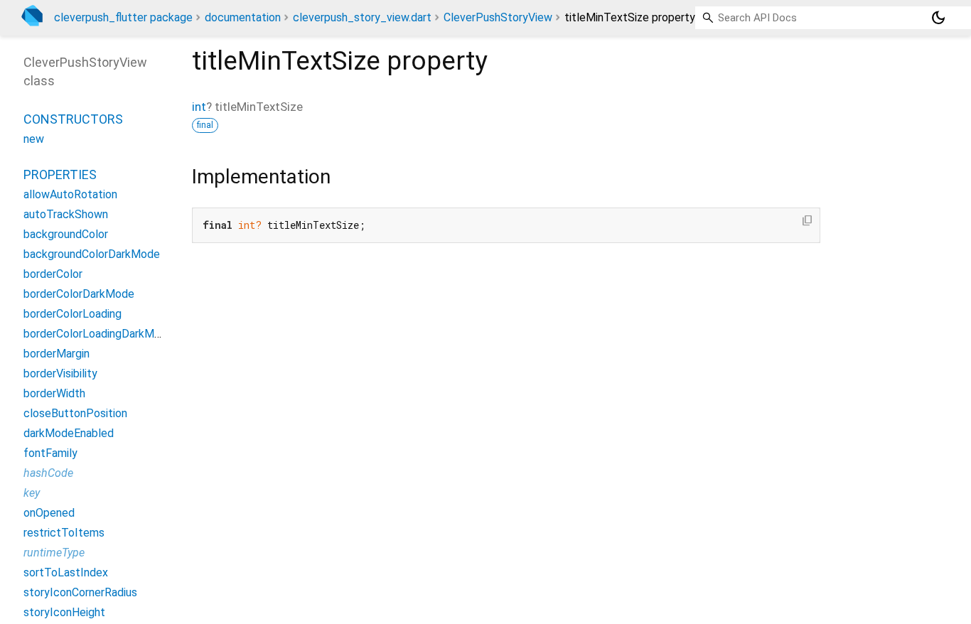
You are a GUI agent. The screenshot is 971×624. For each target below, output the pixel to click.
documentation (243, 17)
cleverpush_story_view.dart (362, 17)
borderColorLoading (72, 314)
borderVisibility (60, 373)
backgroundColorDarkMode (91, 254)
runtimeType (54, 552)
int (199, 106)
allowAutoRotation (70, 194)
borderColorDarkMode (78, 294)
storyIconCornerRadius (80, 592)
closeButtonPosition (75, 413)
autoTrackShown (65, 214)
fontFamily (50, 453)
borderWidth (54, 393)
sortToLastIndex (65, 572)
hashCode (48, 473)
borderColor (52, 274)
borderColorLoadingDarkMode (98, 333)
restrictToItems (63, 532)
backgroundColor (65, 234)
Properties (60, 174)
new (33, 139)
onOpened (49, 513)
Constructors (73, 119)
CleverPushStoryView (498, 17)
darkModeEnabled (68, 433)
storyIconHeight (64, 612)
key (31, 493)
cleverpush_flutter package (123, 17)
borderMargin (56, 353)
